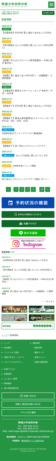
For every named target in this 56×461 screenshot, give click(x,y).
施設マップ (39, 352)
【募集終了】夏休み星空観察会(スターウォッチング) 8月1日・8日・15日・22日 (28, 119)
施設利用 (38, 348)
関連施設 (8, 383)
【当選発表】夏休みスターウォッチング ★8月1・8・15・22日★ (28, 91)
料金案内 (8, 348)
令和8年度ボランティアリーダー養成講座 (22, 133)
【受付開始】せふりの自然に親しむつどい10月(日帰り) (27, 46)
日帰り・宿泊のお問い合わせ (28, 404)
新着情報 (8, 374)
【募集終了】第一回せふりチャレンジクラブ (23, 146)
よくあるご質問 (10, 379)
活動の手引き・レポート (14, 357)
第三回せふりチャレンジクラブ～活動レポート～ (26, 179)
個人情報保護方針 (11, 388)
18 (42, 189)
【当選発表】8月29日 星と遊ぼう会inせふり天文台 (26, 32)
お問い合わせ (28, 395)
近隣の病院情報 (41, 362)
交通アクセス (9, 369)
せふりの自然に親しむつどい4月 (32, 155)
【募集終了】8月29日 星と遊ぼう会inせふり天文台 (26, 106)
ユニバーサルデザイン (13, 362)
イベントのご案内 (11, 352)
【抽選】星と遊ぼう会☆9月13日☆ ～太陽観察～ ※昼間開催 (27, 76)
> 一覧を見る (48, 301)
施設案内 (36, 343)
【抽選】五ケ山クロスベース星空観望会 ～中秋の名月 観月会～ (27, 61)
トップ (5, 335)
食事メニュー (40, 357)
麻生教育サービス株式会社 (32, 441)
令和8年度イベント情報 (24, 166)
